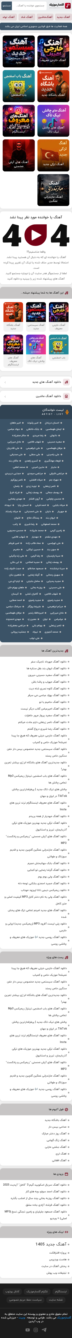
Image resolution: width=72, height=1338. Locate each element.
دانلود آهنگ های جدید (46, 382)
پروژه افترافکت (57, 1253)
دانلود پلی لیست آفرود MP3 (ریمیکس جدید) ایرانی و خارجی (36, 927)
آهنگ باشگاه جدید (55, 1120)
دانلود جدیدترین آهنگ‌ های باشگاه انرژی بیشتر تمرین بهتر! (35, 766)
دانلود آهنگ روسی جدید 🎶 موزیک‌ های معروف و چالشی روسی (38, 940)
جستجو (7, 5)
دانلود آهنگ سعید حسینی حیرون (47, 675)
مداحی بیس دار (57, 1127)
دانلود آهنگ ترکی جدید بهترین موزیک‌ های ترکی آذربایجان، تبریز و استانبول (39, 826)
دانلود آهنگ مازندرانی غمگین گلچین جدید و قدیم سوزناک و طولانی (38, 853)
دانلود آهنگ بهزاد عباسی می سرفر (47, 695)
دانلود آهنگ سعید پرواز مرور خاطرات (45, 715)
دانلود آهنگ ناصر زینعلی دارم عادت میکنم (42, 722)
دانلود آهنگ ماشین (48, 396)
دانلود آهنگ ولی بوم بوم (52, 877)
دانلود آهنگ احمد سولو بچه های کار (46, 1191)
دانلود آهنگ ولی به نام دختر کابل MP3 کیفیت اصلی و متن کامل (35, 900)
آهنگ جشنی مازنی (55, 1147)
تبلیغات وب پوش (56, 1273)
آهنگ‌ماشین (45, 17)
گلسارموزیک (60, 6)
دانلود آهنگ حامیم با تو (52, 702)
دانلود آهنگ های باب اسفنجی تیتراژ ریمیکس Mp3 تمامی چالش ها (37, 779)
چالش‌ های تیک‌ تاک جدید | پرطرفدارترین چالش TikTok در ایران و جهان (39, 793)
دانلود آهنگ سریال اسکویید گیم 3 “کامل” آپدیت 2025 (34, 1185)
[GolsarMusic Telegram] (44, 1330)
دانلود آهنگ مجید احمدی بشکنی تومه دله (42, 883)
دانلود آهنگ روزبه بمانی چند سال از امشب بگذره (38, 1198)
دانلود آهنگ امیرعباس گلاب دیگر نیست (43, 709)
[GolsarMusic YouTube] (28, 1330)
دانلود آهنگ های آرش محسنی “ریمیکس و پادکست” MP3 (36, 840)
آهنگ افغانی (59, 1160)
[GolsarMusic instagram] (36, 1330)
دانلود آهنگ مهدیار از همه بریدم (47, 816)
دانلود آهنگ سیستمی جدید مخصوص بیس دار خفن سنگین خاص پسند (37, 752)
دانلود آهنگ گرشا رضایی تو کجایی (46, 870)
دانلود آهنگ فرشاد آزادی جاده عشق (46, 1205)
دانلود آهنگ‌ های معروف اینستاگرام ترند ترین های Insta (38, 806)
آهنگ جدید (63, 17)
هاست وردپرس (57, 1259)
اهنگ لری (61, 1154)
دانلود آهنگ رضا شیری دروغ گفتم (46, 729)
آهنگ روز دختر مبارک (54, 1133)
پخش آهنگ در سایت (53, 1266)
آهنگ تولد (8, 17)
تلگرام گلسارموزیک (37, 1291)
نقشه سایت (56, 1300)
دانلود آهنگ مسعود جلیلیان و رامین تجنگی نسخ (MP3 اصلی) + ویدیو (36, 1215)
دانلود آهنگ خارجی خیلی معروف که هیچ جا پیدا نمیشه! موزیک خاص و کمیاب (39, 739)
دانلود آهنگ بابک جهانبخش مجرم (47, 863)
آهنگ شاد (27, 17)
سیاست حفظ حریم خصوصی (25, 1300)
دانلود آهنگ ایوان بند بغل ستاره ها (46, 668)
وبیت (22, 1318)
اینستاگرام (61, 1291)
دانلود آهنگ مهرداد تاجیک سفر (48, 662)
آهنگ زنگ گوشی (56, 1140)
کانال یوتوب (12, 1291)
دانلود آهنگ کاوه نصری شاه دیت (47, 689)
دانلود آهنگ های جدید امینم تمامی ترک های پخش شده (37, 914)
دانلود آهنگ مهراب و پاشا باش (48, 682)
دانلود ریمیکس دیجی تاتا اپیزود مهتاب (43, 890)
